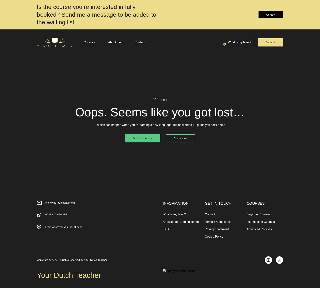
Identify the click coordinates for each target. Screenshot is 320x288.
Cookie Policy (214, 236)
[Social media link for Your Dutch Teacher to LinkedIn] (279, 260)
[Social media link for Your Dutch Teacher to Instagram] (268, 260)
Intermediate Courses (261, 221)
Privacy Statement (217, 229)
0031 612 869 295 (56, 214)
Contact (270, 14)
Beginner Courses (259, 214)
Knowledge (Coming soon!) (181, 221)
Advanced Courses (259, 229)
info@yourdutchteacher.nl (60, 202)
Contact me (180, 138)
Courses (89, 42)
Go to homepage (143, 138)
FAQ (166, 229)
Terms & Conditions (218, 221)
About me (114, 42)
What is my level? (239, 42)
